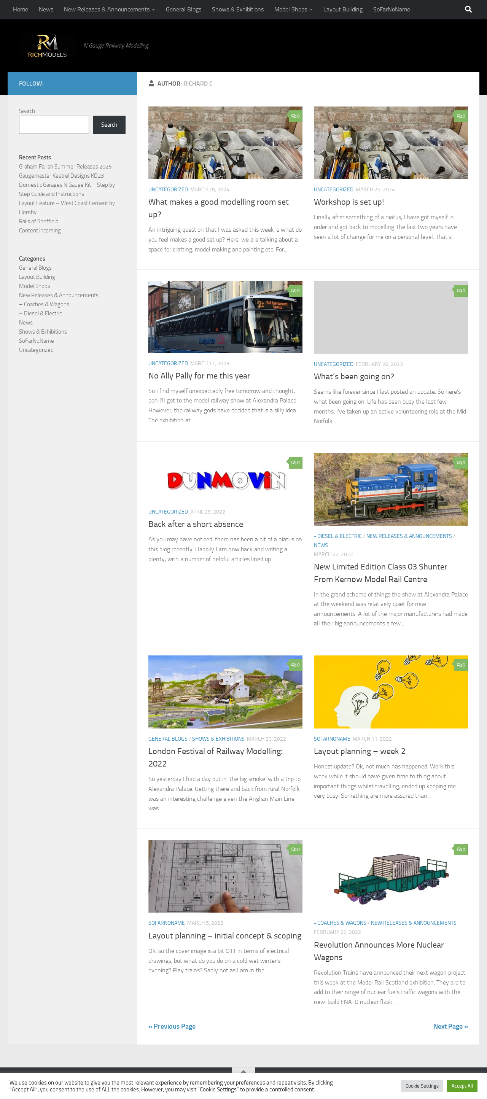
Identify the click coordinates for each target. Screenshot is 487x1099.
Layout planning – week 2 (360, 751)
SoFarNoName (391, 9)
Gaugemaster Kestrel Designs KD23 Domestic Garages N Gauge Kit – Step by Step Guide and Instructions (67, 184)
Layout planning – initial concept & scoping (224, 936)
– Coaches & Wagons (44, 304)
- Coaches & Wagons (340, 923)
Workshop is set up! (349, 202)
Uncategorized (168, 189)
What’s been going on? (354, 377)
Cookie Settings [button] (422, 1086)
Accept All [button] (462, 1086)
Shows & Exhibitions (238, 9)
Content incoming (40, 230)
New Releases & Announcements (107, 9)
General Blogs (183, 9)
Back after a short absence (195, 524)
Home (20, 9)
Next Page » (450, 1026)
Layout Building (343, 9)
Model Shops (290, 9)
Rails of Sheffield (39, 221)
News (46, 9)
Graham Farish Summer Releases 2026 (65, 166)
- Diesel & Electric (338, 536)
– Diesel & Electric (40, 313)
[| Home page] (47, 45)
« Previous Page (172, 1026)
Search (27, 111)
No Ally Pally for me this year (199, 376)
